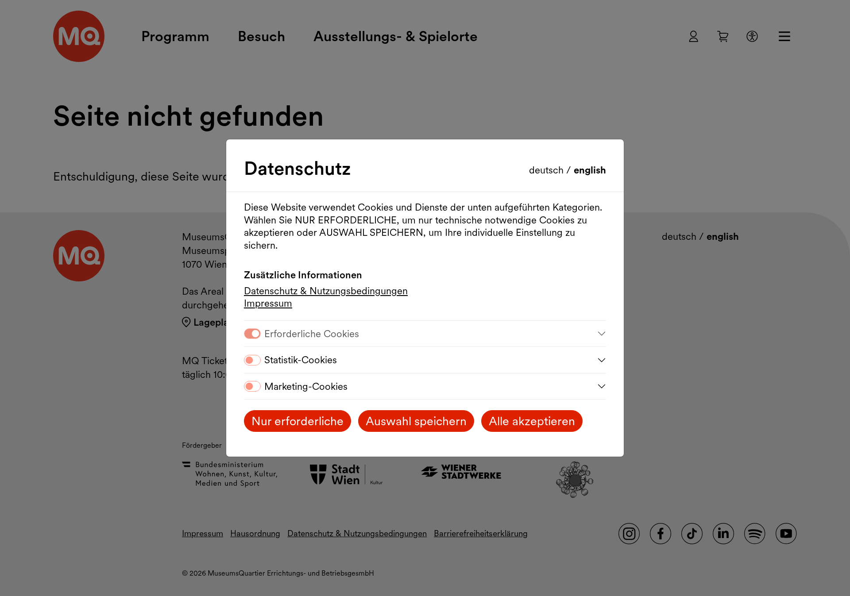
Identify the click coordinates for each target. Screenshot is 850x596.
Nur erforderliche (297, 421)
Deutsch (547, 170)
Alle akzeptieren (532, 421)
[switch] (252, 360)
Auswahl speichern (416, 421)
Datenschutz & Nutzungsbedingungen (326, 290)
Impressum (268, 303)
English (590, 170)
